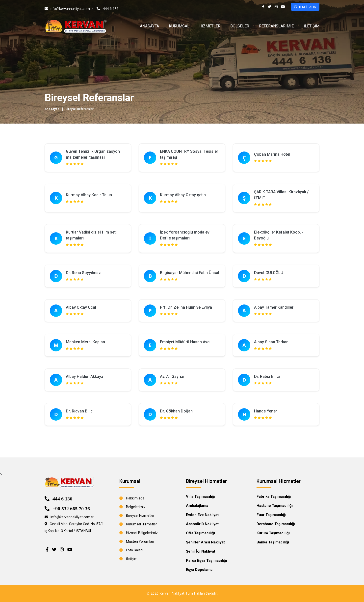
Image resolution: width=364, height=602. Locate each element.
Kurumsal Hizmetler (141, 524)
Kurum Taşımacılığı (273, 533)
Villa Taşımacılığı (200, 496)
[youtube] (283, 6)
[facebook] (263, 6)
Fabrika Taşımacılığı (274, 496)
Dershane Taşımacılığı (276, 524)
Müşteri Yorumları (140, 541)
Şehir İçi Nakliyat (200, 551)
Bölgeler (239, 26)
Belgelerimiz (136, 507)
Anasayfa (149, 26)
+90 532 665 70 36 (70, 508)
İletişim (311, 26)
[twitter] (269, 6)
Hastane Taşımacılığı (275, 505)
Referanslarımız (276, 26)
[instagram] (276, 6)
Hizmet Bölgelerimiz (142, 533)
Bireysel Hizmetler (140, 515)
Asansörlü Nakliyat (202, 524)
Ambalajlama (197, 505)
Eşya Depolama (199, 569)
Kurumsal (179, 26)
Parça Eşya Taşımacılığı (206, 560)
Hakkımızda (135, 498)
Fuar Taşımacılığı (271, 515)
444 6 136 (111, 8)
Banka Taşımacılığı (273, 542)
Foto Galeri (134, 550)
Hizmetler (209, 26)
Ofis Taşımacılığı (200, 533)
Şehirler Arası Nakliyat (205, 542)
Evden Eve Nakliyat (202, 515)
